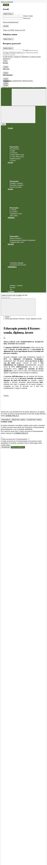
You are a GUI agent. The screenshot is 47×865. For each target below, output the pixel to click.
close (3, 124)
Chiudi (6, 67)
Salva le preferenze (18, 447)
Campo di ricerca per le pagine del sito (14, 295)
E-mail (26, 50)
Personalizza (6, 419)
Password (27, 18)
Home (7, 317)
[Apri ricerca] (29, 97)
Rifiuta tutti (18, 419)
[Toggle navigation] (18, 114)
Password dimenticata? (11, 22)
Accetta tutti (34, 419)
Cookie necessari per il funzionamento (14, 439)
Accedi (6, 5)
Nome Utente (28, 16)
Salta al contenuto (7, 2)
